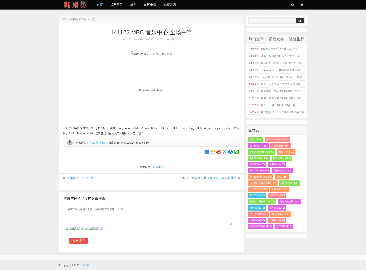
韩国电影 (150, 4)
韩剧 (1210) (256, 139)
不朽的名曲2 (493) (259, 158)
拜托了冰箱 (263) (258, 214)
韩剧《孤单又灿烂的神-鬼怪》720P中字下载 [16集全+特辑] (277, 98)
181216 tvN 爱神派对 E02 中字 (273, 48)
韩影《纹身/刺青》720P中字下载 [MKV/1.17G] (277, 55)
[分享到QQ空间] (212, 152)
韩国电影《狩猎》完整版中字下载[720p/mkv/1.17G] (277, 62)
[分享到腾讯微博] (224, 152)
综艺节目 (117, 4)
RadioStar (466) (259, 170)
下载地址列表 (97, 142)
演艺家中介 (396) (289, 183)
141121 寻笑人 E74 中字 (81, 177)
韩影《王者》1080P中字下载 (272, 105)
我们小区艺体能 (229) (261, 226)
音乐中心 (158, 167)
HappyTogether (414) (263, 183)
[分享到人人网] (230, 152)
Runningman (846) (277, 139)
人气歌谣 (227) (284, 226)
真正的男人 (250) (280, 214)
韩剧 (133, 4)
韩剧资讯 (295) (277, 195)
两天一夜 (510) (286, 152)
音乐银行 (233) (277, 220)
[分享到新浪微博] (218, 152)
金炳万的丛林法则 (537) (262, 152)
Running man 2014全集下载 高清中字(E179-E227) (277, 69)
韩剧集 (75, 5)
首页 (100, 4)
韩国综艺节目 (79, 19)
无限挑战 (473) (277, 164)
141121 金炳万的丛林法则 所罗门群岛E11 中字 (209, 177)
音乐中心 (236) (257, 220)
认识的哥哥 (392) (258, 189)
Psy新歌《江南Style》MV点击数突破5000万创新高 (277, 77)
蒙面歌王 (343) (257, 195)
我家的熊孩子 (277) (289, 201)
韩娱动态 (170, 4)
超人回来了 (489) (282, 158)
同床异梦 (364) (279, 189)
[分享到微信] (236, 152)
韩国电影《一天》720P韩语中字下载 (276, 112)
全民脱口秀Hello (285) (262, 201)
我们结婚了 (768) (258, 145)
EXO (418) (281, 176)
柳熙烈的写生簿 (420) (261, 176)
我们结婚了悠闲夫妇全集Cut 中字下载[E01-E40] (277, 91)
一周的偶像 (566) (280, 145)
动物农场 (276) (257, 208)
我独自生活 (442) (282, 170)
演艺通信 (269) (277, 208)
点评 (172, 39)
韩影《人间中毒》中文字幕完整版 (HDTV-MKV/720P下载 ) (277, 84)
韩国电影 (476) (257, 164)
